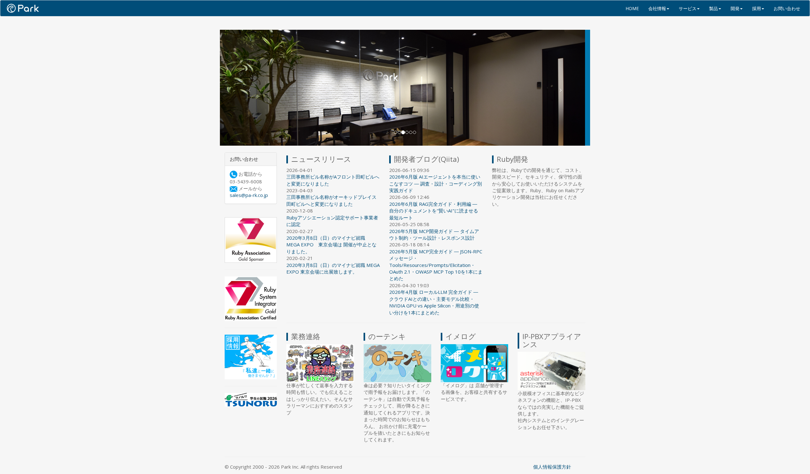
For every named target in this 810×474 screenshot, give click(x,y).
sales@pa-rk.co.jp (249, 195)
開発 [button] (735, 8)
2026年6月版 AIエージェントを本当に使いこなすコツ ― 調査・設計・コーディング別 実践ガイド (435, 184)
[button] (248, 88)
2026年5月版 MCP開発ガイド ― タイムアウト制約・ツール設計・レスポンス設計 (434, 234)
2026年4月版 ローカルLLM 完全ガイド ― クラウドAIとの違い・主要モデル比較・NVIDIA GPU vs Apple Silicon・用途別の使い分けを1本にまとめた (434, 302)
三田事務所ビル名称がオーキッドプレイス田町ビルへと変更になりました (331, 200)
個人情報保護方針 (552, 467)
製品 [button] (713, 8)
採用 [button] (756, 8)
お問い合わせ (787, 8)
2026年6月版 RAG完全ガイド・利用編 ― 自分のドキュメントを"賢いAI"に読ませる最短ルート (433, 211)
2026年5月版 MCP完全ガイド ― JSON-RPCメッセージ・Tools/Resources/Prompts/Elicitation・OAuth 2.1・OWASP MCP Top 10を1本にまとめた (436, 265)
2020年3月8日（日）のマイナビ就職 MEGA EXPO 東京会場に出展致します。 (333, 268)
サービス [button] (687, 8)
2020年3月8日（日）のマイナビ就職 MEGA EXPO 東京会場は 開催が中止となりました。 (331, 245)
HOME (632, 8)
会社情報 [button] (657, 8)
